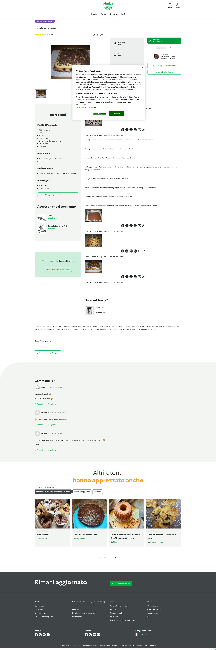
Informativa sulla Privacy (108, 645)
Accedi (75, 606)
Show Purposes (99, 114)
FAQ (145, 645)
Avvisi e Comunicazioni (119, 606)
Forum (112, 602)
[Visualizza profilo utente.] (156, 56)
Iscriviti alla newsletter (121, 583)
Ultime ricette (40, 613)
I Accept (116, 114)
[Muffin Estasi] (52, 513)
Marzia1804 (43, 539)
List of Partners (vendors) (86, 107)
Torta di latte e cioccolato (85, 534)
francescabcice (156, 542)
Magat (115, 542)
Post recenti (77, 617)
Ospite (44, 413)
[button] (170, 5)
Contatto (77, 645)
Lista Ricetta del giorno (44, 617)
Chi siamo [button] (114, 14)
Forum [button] (103, 14)
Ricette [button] (94, 14)
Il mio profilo (88, 602)
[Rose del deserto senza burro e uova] (163, 513)
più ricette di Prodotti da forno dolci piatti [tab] (53, 492)
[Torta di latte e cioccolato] (89, 513)
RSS (149, 617)
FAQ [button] (123, 14)
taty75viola (80, 539)
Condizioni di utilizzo (90, 645)
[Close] (142, 67)
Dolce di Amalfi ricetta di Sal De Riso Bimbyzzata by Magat (125, 536)
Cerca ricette (40, 606)
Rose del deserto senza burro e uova (162, 536)
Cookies (153, 645)
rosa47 (166, 54)
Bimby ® (113, 609)
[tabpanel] (108, 529)
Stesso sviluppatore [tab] (82, 492)
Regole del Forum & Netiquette (122, 620)
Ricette (37, 602)
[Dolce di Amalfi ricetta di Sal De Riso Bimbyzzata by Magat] (126, 513)
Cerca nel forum (154, 609)
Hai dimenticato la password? (84, 613)
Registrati (76, 609)
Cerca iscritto (153, 613)
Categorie (39, 609)
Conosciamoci (116, 613)
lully (43, 387)
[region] (108, 92)
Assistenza (114, 617)
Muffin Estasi (42, 534)
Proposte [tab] (97, 492)
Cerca (149, 602)
